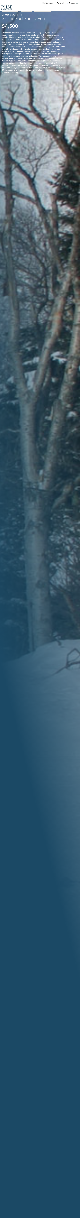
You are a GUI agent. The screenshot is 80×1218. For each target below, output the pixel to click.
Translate (72, 3)
